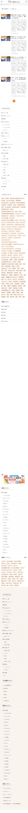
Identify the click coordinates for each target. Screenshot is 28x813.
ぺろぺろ (15, 565)
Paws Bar (23, 207)
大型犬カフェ (4, 268)
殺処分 (11, 274)
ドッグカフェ (4, 231)
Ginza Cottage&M (21, 202)
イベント (5, 138)
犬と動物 (5, 517)
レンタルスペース (5, 257)
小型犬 (22, 268)
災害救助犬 (21, 277)
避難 (11, 294)
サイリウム (22, 222)
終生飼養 (18, 290)
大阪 (18, 268)
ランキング (15, 255)
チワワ (20, 570)
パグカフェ (4, 237)
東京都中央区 (9, 272)
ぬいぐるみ (4, 565)
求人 (21, 274)
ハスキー (3, 572)
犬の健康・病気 (6, 147)
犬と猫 (4, 525)
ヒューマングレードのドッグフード (9, 242)
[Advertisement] (14, 382)
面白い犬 (5, 552)
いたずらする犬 (6, 495)
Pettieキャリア (7, 800)
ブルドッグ (9, 572)
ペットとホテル (6, 127)
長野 (20, 296)
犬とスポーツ (6, 514)
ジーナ (3, 226)
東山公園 (16, 272)
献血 (5, 285)
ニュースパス (20, 233)
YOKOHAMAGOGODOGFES (8, 213)
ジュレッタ (8, 226)
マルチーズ (4, 255)
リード (20, 255)
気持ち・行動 (6, 175)
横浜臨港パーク (5, 274)
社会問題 (5, 141)
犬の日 (10, 281)
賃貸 (22, 292)
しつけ (4, 167)
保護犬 (4, 118)
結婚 (22, 290)
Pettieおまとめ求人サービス (8, 211)
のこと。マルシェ (12, 235)
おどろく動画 (9, 561)
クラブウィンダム (10, 222)
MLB (3, 207)
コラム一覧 (5, 112)
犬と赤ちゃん (6, 528)
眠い (8, 585)
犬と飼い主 (5, 530)
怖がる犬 (5, 506)
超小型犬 (5, 309)
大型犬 (18, 266)
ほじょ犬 (16, 253)
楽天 (20, 272)
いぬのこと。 (12, 215)
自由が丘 (3, 292)
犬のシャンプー (6, 533)
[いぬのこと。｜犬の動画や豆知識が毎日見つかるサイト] (14, 1)
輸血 (8, 294)
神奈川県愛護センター (6, 290)
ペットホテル (18, 248)
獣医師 (9, 285)
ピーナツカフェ (17, 237)
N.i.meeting (8, 207)
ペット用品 (10, 253)
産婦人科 (20, 285)
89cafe (7, 198)
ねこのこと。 (4, 235)
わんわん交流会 (5, 259)
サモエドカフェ (10, 224)
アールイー (17, 213)
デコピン (3, 229)
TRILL (20, 211)
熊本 (2, 279)
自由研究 (9, 292)
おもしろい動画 (17, 561)
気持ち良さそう (21, 581)
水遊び (3, 583)
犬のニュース (6, 136)
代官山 (14, 261)
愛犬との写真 (19, 270)
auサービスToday (10, 200)
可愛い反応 (17, 576)
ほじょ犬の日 (22, 253)
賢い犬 (4, 549)
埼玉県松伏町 (8, 266)
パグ (24, 235)
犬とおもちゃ (6, 509)
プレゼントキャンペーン (18, 244)
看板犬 (20, 288)
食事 (4, 172)
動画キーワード (6, 557)
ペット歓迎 (4, 253)
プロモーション (6, 115)
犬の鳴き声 (5, 544)
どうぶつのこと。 (17, 229)
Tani (16, 211)
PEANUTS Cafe (5, 209)
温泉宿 (3, 277)
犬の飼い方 (5, 161)
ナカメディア (13, 233)
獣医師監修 (14, 285)
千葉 (24, 264)
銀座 (8, 296)
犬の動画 (5, 492)
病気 (24, 285)
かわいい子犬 (6, 498)
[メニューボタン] (1, 1)
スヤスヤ (15, 570)
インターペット (20, 215)
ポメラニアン (20, 572)
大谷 (10, 268)
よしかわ (10, 255)
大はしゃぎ (4, 578)
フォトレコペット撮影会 (7, 244)
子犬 (17, 578)
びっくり (10, 565)
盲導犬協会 (15, 288)
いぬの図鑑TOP (7, 685)
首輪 (23, 296)
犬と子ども (5, 519)
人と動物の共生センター (7, 261)
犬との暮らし (6, 133)
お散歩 (19, 563)
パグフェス (10, 237)
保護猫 (16, 264)
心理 (2, 270)
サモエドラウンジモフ (19, 224)
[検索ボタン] (26, 1)
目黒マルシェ (4, 288)
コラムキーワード (6, 194)
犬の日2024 (15, 281)
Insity (14, 204)
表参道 (13, 292)
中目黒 (15, 259)
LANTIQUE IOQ (21, 204)
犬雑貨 (4, 186)
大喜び (9, 578)
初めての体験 (4, 576)
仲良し (15, 574)
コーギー (22, 567)
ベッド (14, 572)
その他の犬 (5, 321)
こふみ (17, 222)
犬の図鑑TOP (6, 306)
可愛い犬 (5, 503)
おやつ (16, 220)
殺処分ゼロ (16, 274)
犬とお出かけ (6, 121)
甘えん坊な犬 (6, 547)
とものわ (18, 231)
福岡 (13, 290)
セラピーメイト (21, 226)
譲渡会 (18, 292)
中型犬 (4, 315)
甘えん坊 (3, 585)
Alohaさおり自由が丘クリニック (17, 198)
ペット (3, 246)
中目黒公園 (20, 259)
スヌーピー (14, 226)
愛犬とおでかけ (12, 270)
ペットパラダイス (9, 246)
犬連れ (11, 283)
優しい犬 (20, 574)
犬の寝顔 (5, 536)
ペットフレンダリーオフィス (8, 248)
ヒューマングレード (6, 239)
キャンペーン (22, 220)
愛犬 (6, 270)
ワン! (22, 257)
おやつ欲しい (14, 563)
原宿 (2, 266)
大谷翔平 (14, 268)
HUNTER (10, 204)
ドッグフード (6, 181)
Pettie (11, 209)
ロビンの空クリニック (15, 257)
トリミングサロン (5, 233)
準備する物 (5, 164)
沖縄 (25, 274)
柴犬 (10, 581)
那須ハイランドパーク (18, 294)
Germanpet (12, 202)
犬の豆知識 (5, 153)
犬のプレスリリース (8, 144)
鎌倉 (17, 296)
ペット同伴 (9, 250)
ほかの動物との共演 (6, 567)
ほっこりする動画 (15, 567)
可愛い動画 (11, 576)
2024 (3, 198)
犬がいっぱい (9, 583)
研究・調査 (5, 158)
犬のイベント (4, 281)
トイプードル (9, 229)
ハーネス (19, 235)
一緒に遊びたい (5, 574)
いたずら (3, 561)
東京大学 (3, 272)
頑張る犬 (16, 585)
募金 (20, 264)
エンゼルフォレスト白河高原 (8, 220)
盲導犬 (10, 288)
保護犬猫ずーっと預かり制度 (8, 264)
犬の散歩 (5, 538)
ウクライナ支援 (5, 218)
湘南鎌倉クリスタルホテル (11, 277)
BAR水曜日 (18, 200)
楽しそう (14, 581)
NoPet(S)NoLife (16, 207)
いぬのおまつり (5, 215)
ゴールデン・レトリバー (7, 570)
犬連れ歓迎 (17, 283)
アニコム (23, 213)
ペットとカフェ (6, 124)
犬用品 (4, 178)
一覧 (25, 194)
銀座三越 (12, 296)
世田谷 (11, 259)
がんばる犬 (5, 500)
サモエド (3, 224)
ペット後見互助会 (17, 250)
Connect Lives (5, 202)
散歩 (4, 169)
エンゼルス (12, 218)
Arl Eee (3, 200)
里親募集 (3, 296)
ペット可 (3, 250)
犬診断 (7, 283)
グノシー (3, 222)
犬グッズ (15, 279)
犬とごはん (5, 511)
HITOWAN (4, 204)
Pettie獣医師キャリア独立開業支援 (12, 803)
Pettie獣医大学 (7, 797)
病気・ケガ (5, 150)
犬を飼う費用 (22, 281)
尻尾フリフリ (4, 581)
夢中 (22, 576)
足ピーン (3, 294)
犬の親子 (5, 541)
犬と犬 (4, 522)
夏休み (13, 266)
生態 (4, 156)
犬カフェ (5, 130)
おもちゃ (5, 183)
